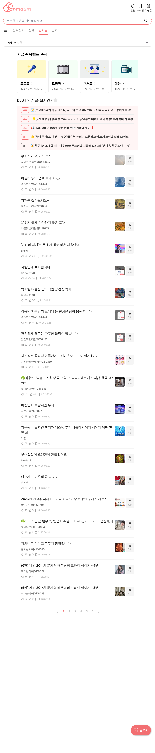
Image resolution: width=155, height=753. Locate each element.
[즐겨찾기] (55, 100)
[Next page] (98, 611)
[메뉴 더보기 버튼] (5, 30)
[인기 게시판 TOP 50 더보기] (147, 42)
